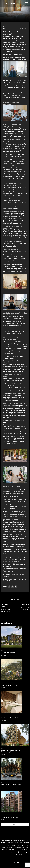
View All (15, 824)
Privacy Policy (16, 862)
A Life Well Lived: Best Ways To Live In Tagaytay (5, 609)
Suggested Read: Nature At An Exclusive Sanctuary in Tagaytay (13, 575)
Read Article (3, 655)
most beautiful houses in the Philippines (13, 568)
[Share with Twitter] (12, 586)
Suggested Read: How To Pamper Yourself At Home (14, 421)
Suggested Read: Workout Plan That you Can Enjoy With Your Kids (14, 580)
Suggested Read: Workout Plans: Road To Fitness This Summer (13, 357)
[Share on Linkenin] (16, 586)
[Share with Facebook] (9, 586)
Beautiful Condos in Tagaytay (24, 607)
